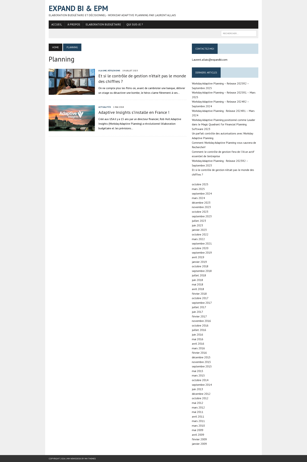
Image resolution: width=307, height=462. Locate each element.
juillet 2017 (199, 307)
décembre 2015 (201, 357)
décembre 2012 (201, 393)
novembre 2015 (201, 362)
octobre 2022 (200, 234)
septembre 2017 (202, 302)
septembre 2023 (202, 216)
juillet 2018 (199, 275)
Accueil (56, 24)
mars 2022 (198, 239)
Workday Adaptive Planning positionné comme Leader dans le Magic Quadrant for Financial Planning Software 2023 (223, 124)
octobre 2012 (200, 398)
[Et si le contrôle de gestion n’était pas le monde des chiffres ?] (72, 92)
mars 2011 (198, 421)
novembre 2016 (201, 321)
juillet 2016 (199, 330)
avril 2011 (198, 416)
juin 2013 (197, 389)
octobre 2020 (200, 248)
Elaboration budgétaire (103, 24)
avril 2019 (198, 257)
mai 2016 (197, 339)
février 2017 (199, 316)
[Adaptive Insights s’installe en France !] (72, 129)
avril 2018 (198, 289)
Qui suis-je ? (134, 24)
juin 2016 (197, 334)
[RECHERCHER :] (239, 33)
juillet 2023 (199, 220)
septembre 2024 (202, 193)
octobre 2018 (200, 266)
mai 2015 (197, 371)
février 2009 (199, 439)
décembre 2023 (201, 202)
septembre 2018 (202, 271)
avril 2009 (198, 434)
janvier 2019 (199, 262)
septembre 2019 (202, 252)
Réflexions (114, 70)
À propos (74, 24)
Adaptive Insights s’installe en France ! (133, 112)
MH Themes (90, 458)
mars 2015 (198, 375)
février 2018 (199, 293)
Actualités (104, 107)
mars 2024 (198, 198)
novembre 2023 (201, 207)
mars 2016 (198, 348)
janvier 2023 (199, 230)
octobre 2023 (200, 211)
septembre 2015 (202, 366)
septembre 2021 (202, 243)
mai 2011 (197, 412)
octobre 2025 (200, 184)
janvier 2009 (199, 443)
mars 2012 (198, 407)
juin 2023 (197, 225)
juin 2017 (197, 312)
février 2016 (199, 352)
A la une (102, 70)
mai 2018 (197, 284)
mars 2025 (198, 189)
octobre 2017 (200, 298)
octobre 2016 (200, 325)
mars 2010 (198, 425)
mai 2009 (197, 430)
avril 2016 (198, 343)
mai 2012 (197, 403)
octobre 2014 (200, 380)
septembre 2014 (202, 384)
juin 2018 (197, 280)
